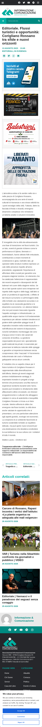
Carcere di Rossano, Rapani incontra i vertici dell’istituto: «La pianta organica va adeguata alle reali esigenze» (20, 513)
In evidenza (20, 51)
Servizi (7, 682)
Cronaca (26, 677)
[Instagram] (38, 3)
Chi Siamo (9, 677)
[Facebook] (19, 3)
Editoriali (7, 51)
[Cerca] (39, 21)
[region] (21, 708)
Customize (21, 716)
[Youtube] (28, 3)
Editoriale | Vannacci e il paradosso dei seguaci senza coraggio (20, 599)
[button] (2, 2)
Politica (26, 682)
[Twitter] (24, 3)
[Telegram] (33, 3)
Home (7, 673)
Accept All (21, 711)
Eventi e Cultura (29, 686)
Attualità (26, 673)
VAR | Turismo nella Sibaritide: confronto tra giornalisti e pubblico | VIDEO (21, 557)
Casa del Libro (10, 686)
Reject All (21, 722)
